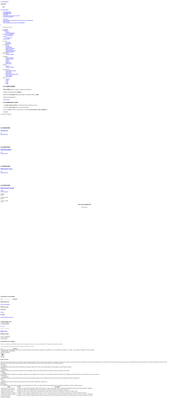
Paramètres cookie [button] (4, 351)
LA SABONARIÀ (5, 1)
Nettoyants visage (9, 58)
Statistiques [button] (3, 371)
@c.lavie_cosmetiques (5, 304)
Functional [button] (3, 364)
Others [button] (2, 379)
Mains (7, 83)
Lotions (7, 60)
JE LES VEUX (6, 99)
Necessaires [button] (3, 382)
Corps (7, 82)
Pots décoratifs (9, 47)
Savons (7, 61)
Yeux (7, 81)
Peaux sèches (8, 71)
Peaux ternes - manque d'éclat (12, 74)
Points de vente (4, 331)
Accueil (2, 312)
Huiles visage (8, 63)
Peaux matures (9, 76)
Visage (7, 80)
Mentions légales (3, 326)
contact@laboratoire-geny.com (7, 317)
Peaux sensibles (9, 75)
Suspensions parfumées (11, 50)
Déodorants (8, 62)
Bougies (7, 45)
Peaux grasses (9, 72)
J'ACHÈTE (5, 111)
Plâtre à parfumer (9, 49)
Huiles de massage (10, 57)
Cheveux (8, 78)
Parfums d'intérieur (10, 51)
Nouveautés (8, 43)
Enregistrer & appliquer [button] (5, 396)
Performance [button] (3, 368)
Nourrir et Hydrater (10, 67)
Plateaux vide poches (10, 48)
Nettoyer (7, 65)
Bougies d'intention (10, 54)
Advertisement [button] (4, 375)
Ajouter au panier (4, 134)
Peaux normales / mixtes (11, 70)
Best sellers (8, 42)
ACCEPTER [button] (12, 351)
